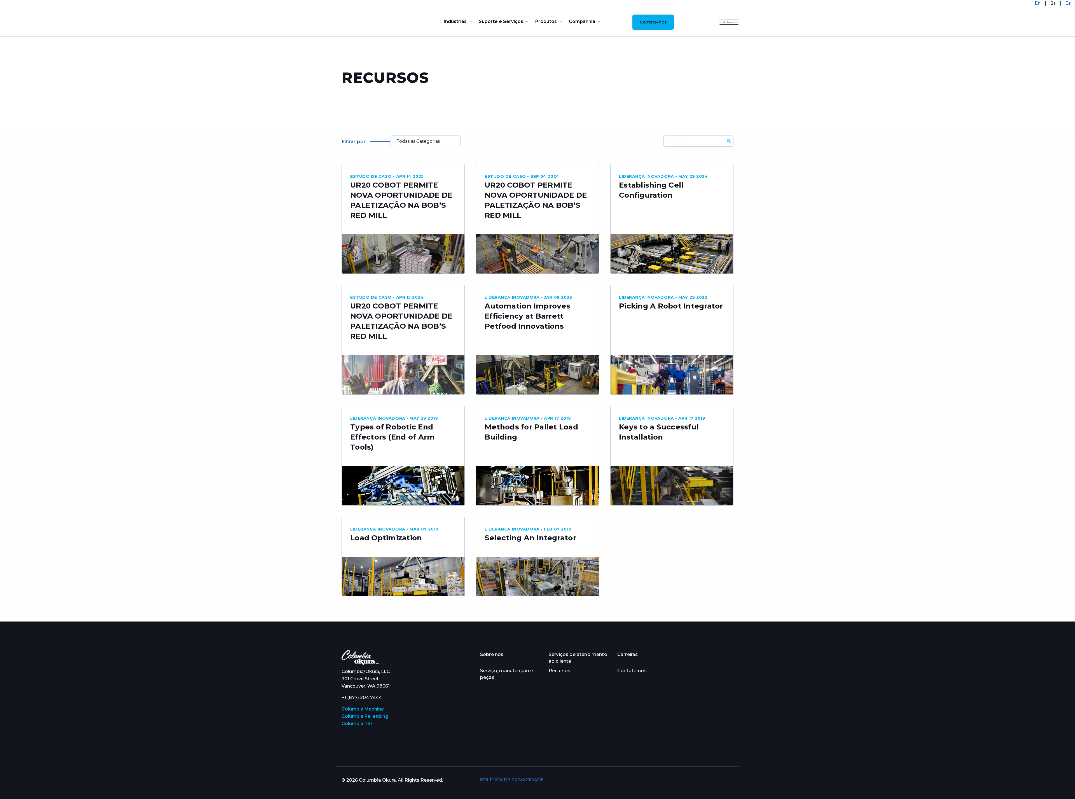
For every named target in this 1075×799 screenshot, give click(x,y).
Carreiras (627, 654)
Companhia (582, 21)
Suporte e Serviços (501, 21)
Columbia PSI (357, 723)
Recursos (559, 670)
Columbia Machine (363, 709)
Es (1068, 3)
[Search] (729, 141)
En (1038, 3)
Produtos (546, 21)
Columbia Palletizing (365, 716)
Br (1053, 3)
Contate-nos (653, 22)
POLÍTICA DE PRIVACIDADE (512, 779)
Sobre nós (491, 654)
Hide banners (729, 22)
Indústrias (455, 21)
